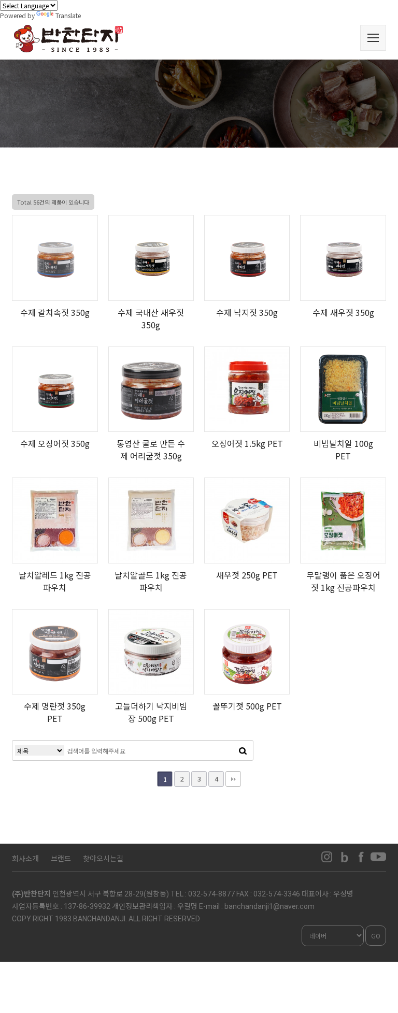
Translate (68, 15)
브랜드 (61, 858)
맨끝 (233, 779)
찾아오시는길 (103, 858)
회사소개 (25, 858)
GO (375, 935)
